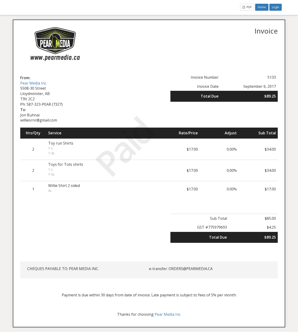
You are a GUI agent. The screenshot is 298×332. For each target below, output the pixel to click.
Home (262, 7)
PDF (249, 7)
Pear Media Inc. (33, 83)
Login (275, 7)
